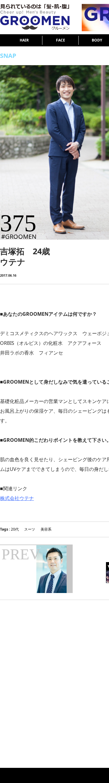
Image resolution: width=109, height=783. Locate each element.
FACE (60, 40)
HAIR (24, 40)
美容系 (46, 529)
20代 (15, 529)
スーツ (29, 529)
